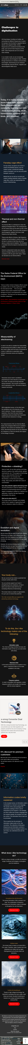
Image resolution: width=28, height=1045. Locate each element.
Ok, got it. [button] (25, 1041)
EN (21, 5)
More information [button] (8, 1044)
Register (3, 766)
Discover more (5, 259)
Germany (17, 5)
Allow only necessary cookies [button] (18, 1041)
